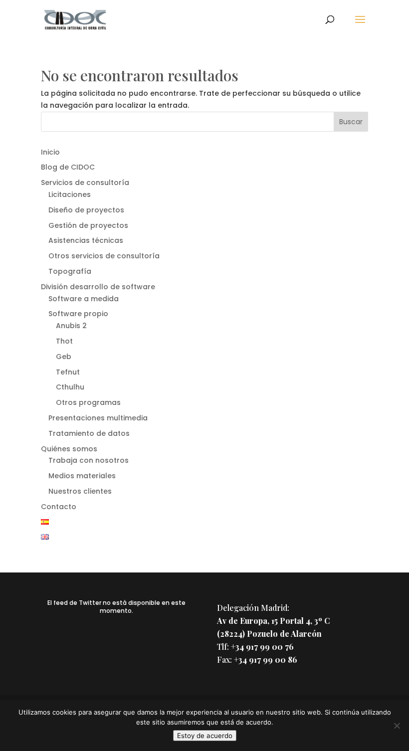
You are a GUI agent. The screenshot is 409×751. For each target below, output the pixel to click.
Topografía (69, 271)
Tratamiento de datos (89, 433)
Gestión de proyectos (88, 225)
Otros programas (88, 402)
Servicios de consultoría (85, 183)
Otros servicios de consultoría (104, 256)
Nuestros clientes (80, 491)
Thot (64, 341)
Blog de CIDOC (68, 167)
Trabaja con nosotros (88, 460)
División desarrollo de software (98, 287)
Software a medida (83, 299)
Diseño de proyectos (86, 210)
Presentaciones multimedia (98, 418)
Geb (63, 357)
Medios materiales (82, 476)
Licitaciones (69, 194)
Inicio (50, 152)
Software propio (78, 314)
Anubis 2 (71, 326)
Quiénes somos (69, 449)
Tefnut (68, 372)
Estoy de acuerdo (204, 736)
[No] (397, 726)
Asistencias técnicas (85, 240)
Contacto (58, 507)
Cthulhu (70, 387)
